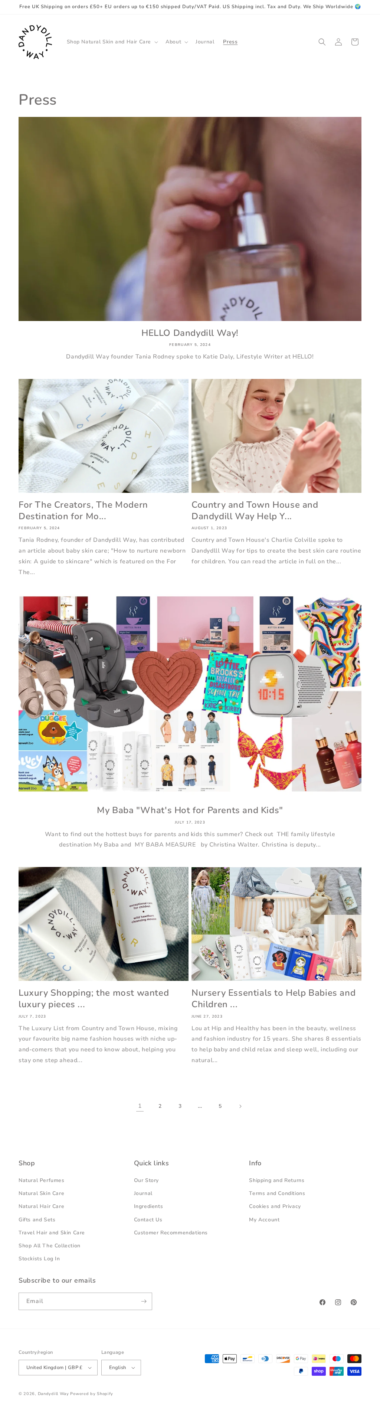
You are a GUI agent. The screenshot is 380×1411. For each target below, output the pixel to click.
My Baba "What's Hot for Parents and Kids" (190, 810)
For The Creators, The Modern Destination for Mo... (83, 510)
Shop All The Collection (50, 1245)
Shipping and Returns (276, 1180)
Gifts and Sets (37, 1219)
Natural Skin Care (41, 1193)
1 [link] (140, 1106)
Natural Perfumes (42, 1180)
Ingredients (148, 1206)
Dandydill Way (53, 1394)
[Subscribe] (143, 1301)
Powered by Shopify (91, 1394)
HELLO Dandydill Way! (190, 333)
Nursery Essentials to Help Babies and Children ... (273, 998)
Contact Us (148, 1219)
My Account (264, 1219)
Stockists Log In (39, 1258)
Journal (143, 1193)
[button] (111, 42)
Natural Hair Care (41, 1206)
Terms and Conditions (277, 1193)
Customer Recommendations (171, 1232)
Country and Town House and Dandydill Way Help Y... (254, 510)
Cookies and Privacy (275, 1206)
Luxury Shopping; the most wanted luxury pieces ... (94, 998)
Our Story (146, 1180)
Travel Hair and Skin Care (52, 1232)
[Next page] (240, 1106)
